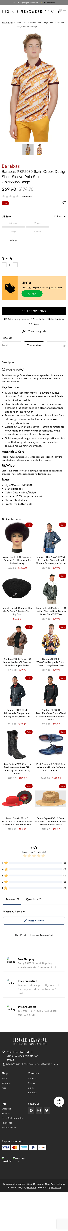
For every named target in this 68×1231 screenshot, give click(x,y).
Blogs (31, 1087)
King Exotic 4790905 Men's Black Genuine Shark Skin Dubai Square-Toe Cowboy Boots (17, 769)
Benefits (32, 1092)
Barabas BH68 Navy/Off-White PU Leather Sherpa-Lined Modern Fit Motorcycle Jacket (51, 560)
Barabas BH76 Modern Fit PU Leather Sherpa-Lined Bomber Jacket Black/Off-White (51, 611)
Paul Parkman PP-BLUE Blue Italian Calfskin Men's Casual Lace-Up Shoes (50, 767)
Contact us (33, 1083)
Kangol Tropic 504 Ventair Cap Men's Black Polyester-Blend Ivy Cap (17, 611)
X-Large (13, 240)
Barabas (11, 166)
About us (32, 1078)
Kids (4, 1087)
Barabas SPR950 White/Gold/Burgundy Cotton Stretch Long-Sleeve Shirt (51, 662)
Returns (6, 1113)
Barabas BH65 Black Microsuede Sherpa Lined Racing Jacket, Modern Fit (17, 713)
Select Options (34, 311)
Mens (4, 1078)
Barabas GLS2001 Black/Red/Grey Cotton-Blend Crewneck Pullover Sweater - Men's (51, 715)
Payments (7, 1122)
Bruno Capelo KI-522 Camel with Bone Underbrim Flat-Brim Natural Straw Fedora (50, 821)
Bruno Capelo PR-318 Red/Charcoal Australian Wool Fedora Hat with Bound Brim (17, 821)
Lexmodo (56, 1187)
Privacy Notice (9, 1127)
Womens (6, 1083)
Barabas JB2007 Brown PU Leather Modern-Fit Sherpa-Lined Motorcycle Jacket (17, 662)
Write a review (36, 920)
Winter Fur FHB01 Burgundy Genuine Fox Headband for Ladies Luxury (17, 560)
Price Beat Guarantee (12, 1117)
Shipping (6, 1108)
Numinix (31, 1187)
